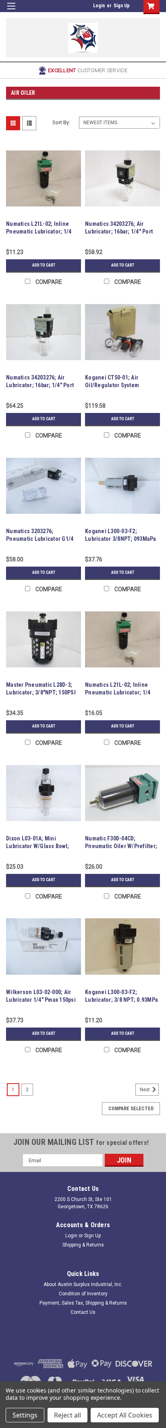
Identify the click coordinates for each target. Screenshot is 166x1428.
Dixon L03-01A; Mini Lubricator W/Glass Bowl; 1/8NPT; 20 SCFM (37, 846)
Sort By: (61, 122)
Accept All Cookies (124, 1415)
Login (99, 5)
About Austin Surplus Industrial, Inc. (83, 1284)
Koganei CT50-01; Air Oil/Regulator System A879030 (112, 385)
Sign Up (122, 5)
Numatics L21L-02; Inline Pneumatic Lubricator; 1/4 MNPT (38, 231)
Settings (24, 1415)
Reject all (67, 1415)
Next (145, 1089)
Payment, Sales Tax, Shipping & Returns (83, 1303)
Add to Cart (43, 265)
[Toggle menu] (11, 11)
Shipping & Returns (83, 1245)
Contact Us (83, 1312)
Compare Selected (131, 1108)
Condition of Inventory (83, 1294)
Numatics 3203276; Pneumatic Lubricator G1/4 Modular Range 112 (39, 539)
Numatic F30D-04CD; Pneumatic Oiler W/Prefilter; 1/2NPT (121, 846)
